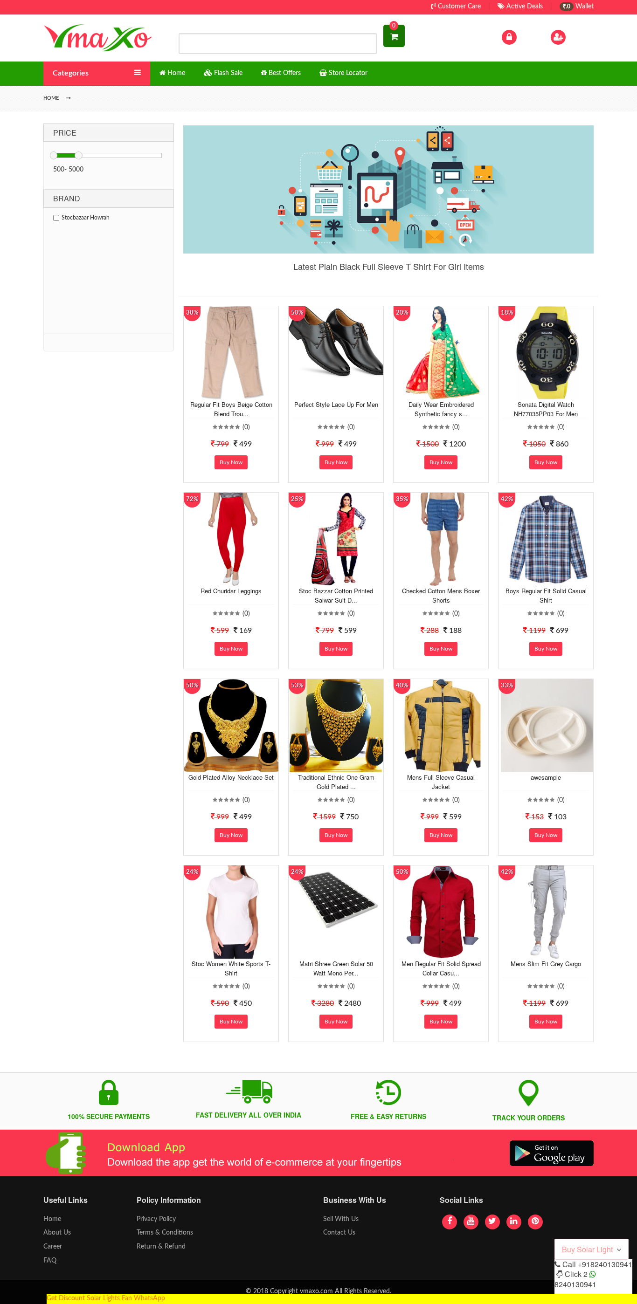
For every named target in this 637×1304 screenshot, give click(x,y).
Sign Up (579, 37)
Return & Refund (161, 1246)
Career (52, 1246)
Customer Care (458, 6)
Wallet (580, 6)
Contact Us (339, 1232)
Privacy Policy (156, 1219)
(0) (246, 427)
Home (52, 1219)
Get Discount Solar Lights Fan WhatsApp (106, 1298)
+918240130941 (605, 1264)
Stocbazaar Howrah (86, 217)
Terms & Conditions (165, 1232)
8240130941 (575, 1284)
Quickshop (242, 392)
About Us (57, 1232)
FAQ (49, 1260)
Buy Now (231, 462)
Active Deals (524, 6)
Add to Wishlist (224, 392)
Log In (527, 37)
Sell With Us (341, 1219)
